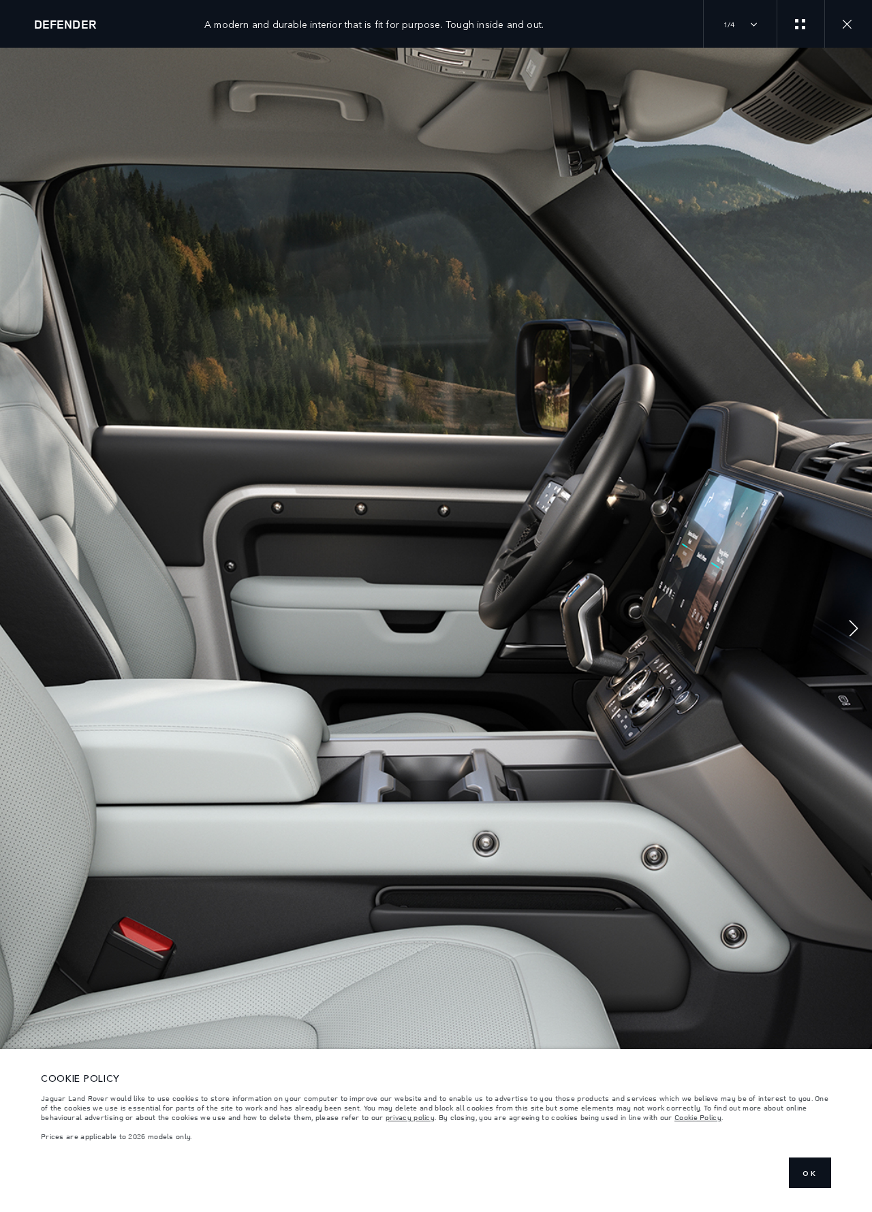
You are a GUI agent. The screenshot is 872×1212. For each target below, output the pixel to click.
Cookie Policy (697, 1117)
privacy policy (410, 1117)
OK (810, 1173)
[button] (853, 630)
